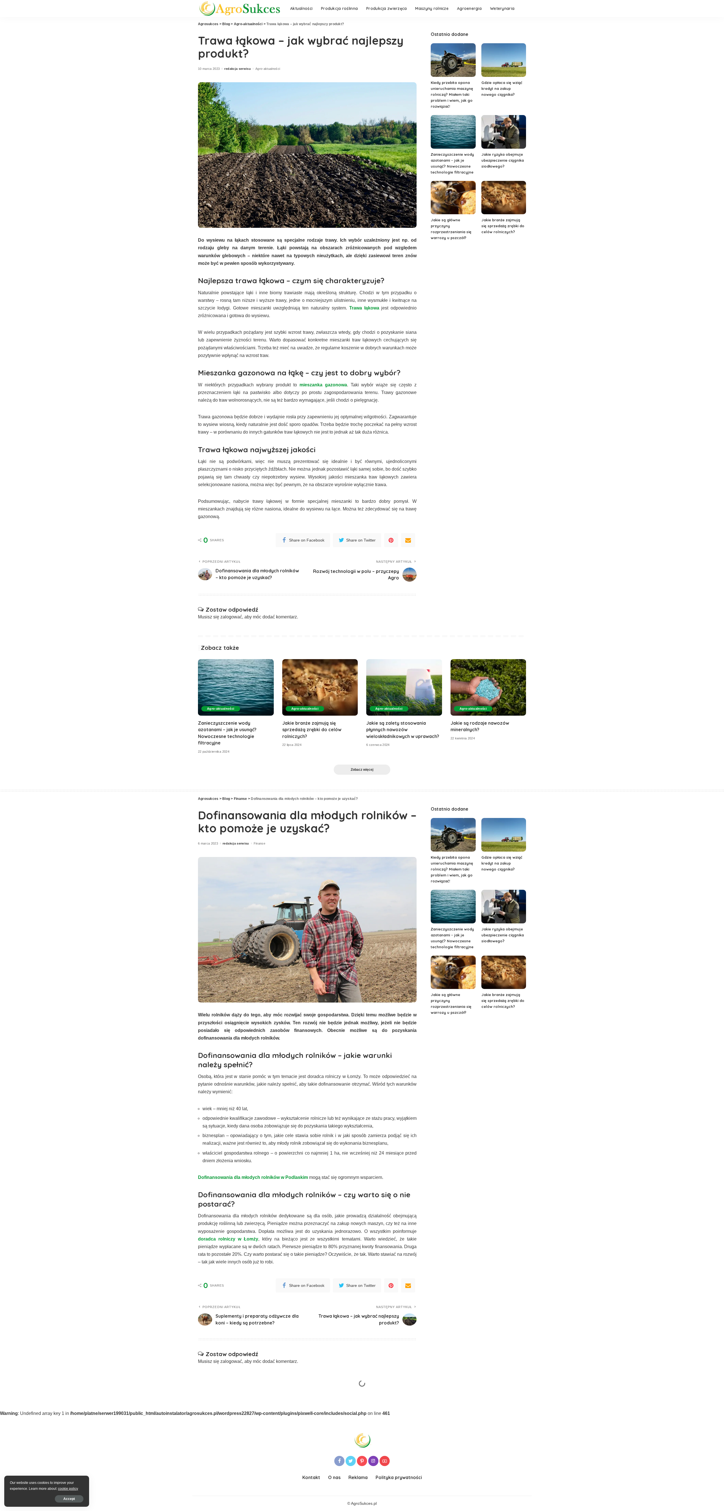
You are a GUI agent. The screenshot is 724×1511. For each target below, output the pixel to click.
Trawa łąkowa (364, 308)
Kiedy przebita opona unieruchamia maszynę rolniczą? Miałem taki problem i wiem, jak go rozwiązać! (452, 94)
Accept (69, 1499)
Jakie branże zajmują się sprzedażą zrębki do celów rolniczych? (502, 226)
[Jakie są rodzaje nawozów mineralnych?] (488, 687)
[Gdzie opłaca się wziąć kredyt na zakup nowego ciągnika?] (503, 60)
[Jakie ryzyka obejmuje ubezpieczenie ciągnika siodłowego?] (503, 132)
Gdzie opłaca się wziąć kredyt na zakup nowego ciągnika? (501, 88)
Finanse (259, 843)
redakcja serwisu (237, 68)
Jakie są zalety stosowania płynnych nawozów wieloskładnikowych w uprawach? (402, 729)
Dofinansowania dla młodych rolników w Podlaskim (253, 1177)
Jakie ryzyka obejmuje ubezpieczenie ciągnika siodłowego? (502, 160)
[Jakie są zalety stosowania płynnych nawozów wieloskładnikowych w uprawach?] (404, 687)
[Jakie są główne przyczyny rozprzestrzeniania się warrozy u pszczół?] (453, 198)
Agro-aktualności (267, 68)
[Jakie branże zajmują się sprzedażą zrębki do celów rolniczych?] (503, 198)
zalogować (231, 616)
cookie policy (68, 1489)
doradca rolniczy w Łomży (228, 1239)
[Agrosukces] (240, 8)
